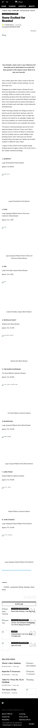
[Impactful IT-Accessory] (31, 673)
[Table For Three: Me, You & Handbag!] (31, 681)
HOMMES (15, 14)
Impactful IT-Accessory (11, 671)
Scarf (24, 570)
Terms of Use (17, 725)
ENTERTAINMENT (23, 608)
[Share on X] (5, 31)
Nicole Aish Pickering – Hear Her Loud (23, 611)
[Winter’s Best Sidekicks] (31, 665)
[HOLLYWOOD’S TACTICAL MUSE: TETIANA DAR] (6, 635)
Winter (13, 570)
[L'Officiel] (19, 2)
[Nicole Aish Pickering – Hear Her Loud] (6, 612)
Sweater (19, 570)
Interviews (15, 608)
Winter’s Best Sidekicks (11, 663)
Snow (29, 570)
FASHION (14, 631)
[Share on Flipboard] (9, 31)
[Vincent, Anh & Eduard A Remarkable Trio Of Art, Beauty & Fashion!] (6, 623)
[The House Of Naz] (31, 691)
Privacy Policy (7, 725)
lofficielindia (7, 693)
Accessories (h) (7, 14)
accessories (5, 570)
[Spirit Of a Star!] (6, 646)
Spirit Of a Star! (16, 645)
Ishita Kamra (7, 674)
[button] (31, 724)
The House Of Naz (9, 690)
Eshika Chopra (10, 25)
